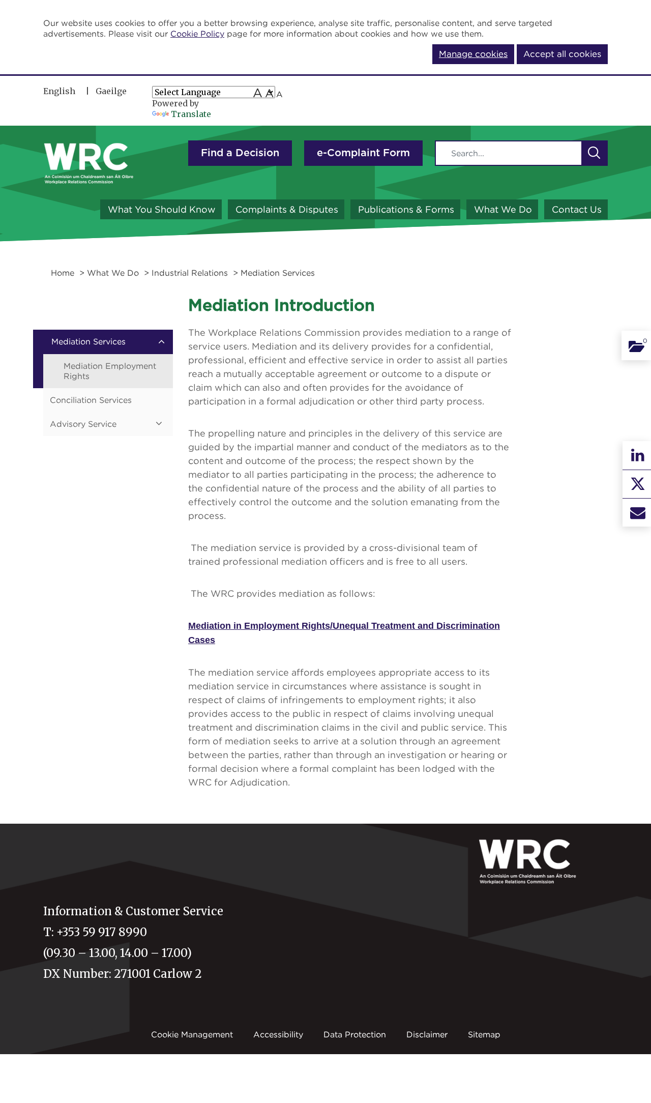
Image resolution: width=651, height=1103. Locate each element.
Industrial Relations (190, 272)
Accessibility (278, 1034)
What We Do (503, 209)
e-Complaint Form (363, 153)
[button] (594, 153)
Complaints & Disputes (286, 209)
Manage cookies (473, 54)
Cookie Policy (197, 33)
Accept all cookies (562, 54)
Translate (191, 114)
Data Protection (354, 1034)
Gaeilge (111, 91)
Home (62, 272)
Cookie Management (192, 1034)
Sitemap (484, 1034)
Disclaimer (427, 1034)
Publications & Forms (406, 209)
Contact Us (577, 209)
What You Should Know (162, 209)
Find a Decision (240, 153)
